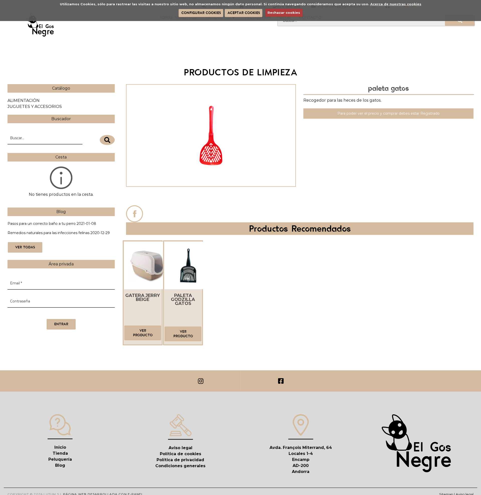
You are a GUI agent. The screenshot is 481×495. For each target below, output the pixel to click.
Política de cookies (180, 453)
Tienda (60, 453)
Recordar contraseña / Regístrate (37, 313)
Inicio (60, 447)
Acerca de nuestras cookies (395, 4)
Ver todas (25, 247)
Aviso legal (180, 447)
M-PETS (211, 197)
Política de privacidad (180, 459)
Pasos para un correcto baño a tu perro (42, 223)
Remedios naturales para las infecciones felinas (48, 233)
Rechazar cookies (284, 13)
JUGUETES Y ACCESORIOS (35, 106)
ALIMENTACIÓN (24, 100)
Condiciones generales (180, 465)
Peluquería (60, 459)
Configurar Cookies (201, 13)
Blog (60, 465)
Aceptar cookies (243, 13)
